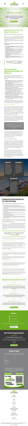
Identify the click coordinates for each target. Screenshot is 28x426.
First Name (5, 356)
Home (14, 400)
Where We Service (14, 403)
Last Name (15, 356)
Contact (14, 404)
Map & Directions (14, 411)
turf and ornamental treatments (17, 85)
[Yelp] (14, 419)
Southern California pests (9, 36)
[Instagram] (16, 419)
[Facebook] (11, 419)
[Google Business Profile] (13, 419)
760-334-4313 (14, 396)
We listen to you (14, 220)
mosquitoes (20, 93)
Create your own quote (19, 373)
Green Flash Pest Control (18, 39)
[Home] (14, 4)
